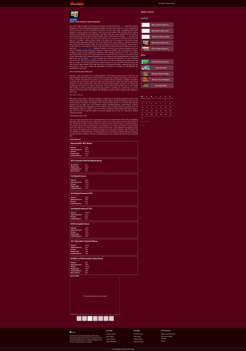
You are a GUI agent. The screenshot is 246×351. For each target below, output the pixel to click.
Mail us (163, 341)
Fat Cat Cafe (80, 48)
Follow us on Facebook (168, 334)
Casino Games (110, 339)
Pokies (122, 26)
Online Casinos (110, 334)
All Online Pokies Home (166, 3)
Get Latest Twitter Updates (166, 337)
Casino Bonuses (111, 341)
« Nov (143, 125)
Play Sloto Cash (73, 19)
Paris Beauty (89, 48)
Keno (127, 36)
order (90, 58)
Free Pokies (109, 336)
